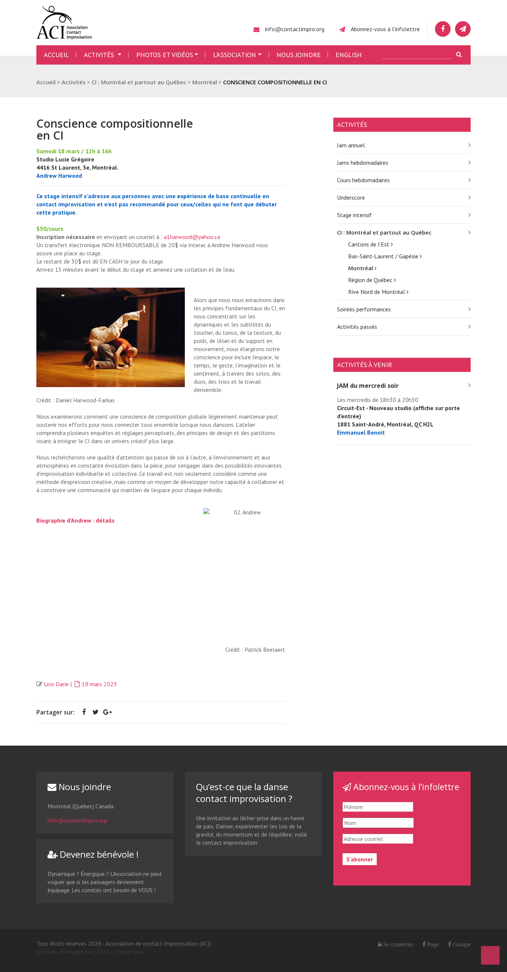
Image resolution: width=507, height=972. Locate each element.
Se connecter (398, 944)
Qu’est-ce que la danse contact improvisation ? (244, 792)
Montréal (361, 268)
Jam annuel (351, 145)
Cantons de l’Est (369, 244)
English (349, 54)
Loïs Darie (56, 684)
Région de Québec (371, 280)
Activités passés (357, 326)
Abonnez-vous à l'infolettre (385, 29)
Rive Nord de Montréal (377, 291)
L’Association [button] (234, 54)
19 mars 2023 (99, 684)
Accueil (56, 54)
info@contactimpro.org (294, 29)
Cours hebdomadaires (363, 180)
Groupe (461, 944)
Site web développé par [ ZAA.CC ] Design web (90, 951)
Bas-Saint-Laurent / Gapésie (384, 256)
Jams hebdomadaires (362, 162)
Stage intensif (354, 215)
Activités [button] (100, 54)
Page (432, 944)
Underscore (351, 197)
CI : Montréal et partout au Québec (384, 232)
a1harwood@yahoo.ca (192, 236)
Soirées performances (364, 309)
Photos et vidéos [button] (164, 54)
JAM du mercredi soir (368, 386)
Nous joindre (299, 54)
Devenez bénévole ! (98, 854)
